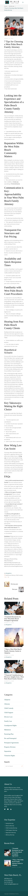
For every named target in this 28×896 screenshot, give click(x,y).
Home (5, 6)
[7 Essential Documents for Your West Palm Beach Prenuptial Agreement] (14, 608)
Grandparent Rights (10, 725)
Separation (7, 751)
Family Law (11, 6)
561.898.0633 (9, 880)
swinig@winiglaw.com (13, 884)
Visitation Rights (9, 755)
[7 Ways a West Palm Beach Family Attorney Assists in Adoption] (14, 637)
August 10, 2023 (8, 38)
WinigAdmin (9, 573)
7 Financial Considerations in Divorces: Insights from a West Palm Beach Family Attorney (14, 677)
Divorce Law (8, 717)
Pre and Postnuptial (10, 738)
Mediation (7, 730)
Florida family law (15, 184)
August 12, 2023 (9, 655)
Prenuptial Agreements (11, 743)
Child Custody (19, 575)
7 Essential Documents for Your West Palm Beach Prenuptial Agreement (12, 618)
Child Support (8, 712)
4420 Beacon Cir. (8, 878)
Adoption (7, 699)
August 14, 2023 (9, 622)
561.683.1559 (9, 882)
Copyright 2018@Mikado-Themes (11, 893)
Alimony (13, 575)
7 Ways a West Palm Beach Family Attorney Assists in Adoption (12, 651)
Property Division (9, 747)
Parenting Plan (8, 734)
